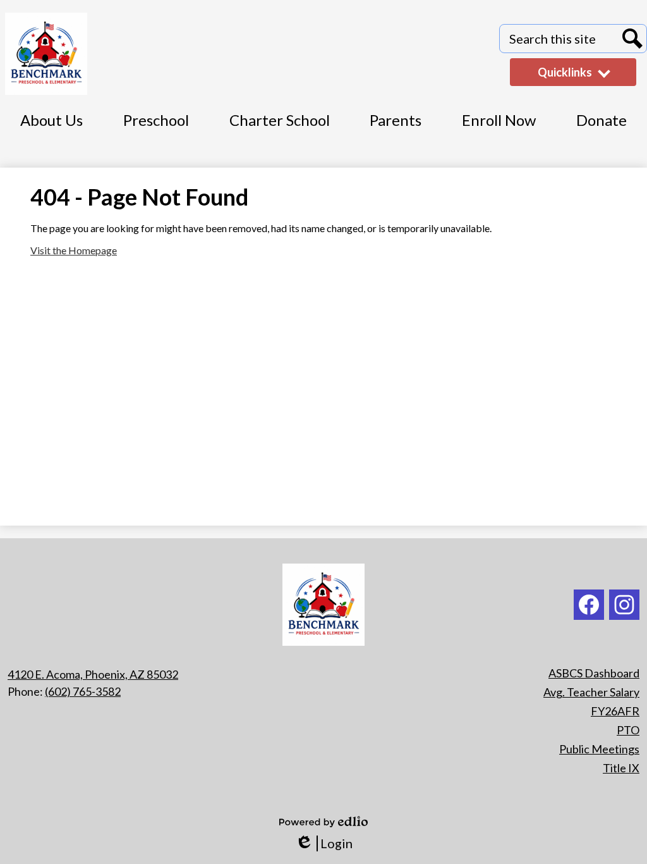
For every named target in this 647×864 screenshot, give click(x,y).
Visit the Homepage (73, 250)
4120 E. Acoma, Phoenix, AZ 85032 (93, 674)
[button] (601, 127)
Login (324, 843)
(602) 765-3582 (83, 691)
